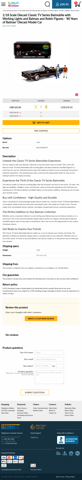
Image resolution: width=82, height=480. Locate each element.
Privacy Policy (69, 415)
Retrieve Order (38, 410)
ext (53, 366)
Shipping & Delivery (7, 408)
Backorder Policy (70, 408)
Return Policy (69, 410)
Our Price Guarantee (8, 410)
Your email (28, 359)
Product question (25, 371)
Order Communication (40, 408)
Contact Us (52, 413)
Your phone (28, 366)
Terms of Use (69, 413)
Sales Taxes (5, 413)
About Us (52, 410)
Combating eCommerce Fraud (11, 469)
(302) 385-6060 (9, 439)
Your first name (26, 352)
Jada (38, 142)
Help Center (53, 408)
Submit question (34, 392)
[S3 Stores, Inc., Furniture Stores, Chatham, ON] (67, 440)
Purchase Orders (22, 413)
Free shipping (41, 131)
